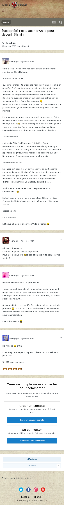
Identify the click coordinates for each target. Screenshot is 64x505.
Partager (33, 459)
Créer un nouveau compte (32, 420)
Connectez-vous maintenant (32, 440)
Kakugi (25, 46)
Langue (25, 497)
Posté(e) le (21, 61)
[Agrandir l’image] (41, 101)
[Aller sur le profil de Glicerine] (5, 275)
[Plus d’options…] (61, 60)
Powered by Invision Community (32, 500)
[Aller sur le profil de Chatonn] (5, 338)
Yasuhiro (10, 43)
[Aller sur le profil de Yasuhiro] (5, 61)
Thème (38, 497)
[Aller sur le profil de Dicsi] (5, 240)
